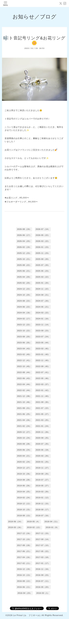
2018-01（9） (52, 527)
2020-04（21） (24, 456)
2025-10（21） (24, 259)
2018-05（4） (33, 522)
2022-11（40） (43, 360)
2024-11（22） (43, 289)
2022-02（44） (24, 390)
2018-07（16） (43, 516)
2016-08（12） (24, 581)
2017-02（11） (24, 563)
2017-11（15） (43, 533)
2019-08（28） (24, 480)
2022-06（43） (24, 378)
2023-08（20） (24, 337)
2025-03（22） (43, 277)
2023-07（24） (43, 337)
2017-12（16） (24, 533)
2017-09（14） (43, 539)
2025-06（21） (24, 271)
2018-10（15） (24, 510)
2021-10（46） (24, 402)
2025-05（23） (43, 271)
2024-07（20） (43, 301)
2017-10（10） (24, 539)
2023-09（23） (43, 331)
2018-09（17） (43, 510)
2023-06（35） (24, 343)
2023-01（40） (43, 354)
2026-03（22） (43, 241)
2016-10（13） (24, 575)
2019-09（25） (43, 474)
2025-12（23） (24, 253)
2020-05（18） (43, 450)
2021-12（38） (24, 396)
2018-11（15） (43, 504)
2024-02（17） (24, 319)
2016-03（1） (42, 593)
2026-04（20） (24, 241)
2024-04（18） (24, 313)
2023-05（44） (43, 343)
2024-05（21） (43, 307)
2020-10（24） (24, 438)
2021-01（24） (43, 426)
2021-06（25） (24, 414)
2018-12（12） (24, 504)
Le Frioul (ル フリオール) (26, 615)
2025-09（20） (43, 259)
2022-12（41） (24, 360)
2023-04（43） (24, 349)
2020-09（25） (43, 438)
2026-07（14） (43, 229)
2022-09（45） (43, 366)
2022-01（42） (43, 390)
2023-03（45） (43, 349)
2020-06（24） (24, 450)
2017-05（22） (43, 551)
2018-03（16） (15, 527)
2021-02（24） (24, 426)
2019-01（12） (43, 498)
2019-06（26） (24, 486)
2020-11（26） (43, 432)
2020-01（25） (43, 462)
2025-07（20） (43, 265)
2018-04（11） (52, 522)
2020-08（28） (24, 444)
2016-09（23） (43, 575)
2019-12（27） (24, 468)
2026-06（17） (24, 235)
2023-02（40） (24, 354)
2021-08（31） (24, 408)
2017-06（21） (24, 551)
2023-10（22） (24, 331)
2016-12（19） (24, 569)
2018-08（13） (24, 516)
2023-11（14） (43, 325)
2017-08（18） (24, 545)
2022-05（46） (43, 378)
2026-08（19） (24, 229)
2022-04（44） (24, 384)
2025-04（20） (24, 277)
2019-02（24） (24, 498)
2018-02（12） (34, 527)
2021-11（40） (43, 396)
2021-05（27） (43, 414)
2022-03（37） (43, 384)
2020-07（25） (43, 444)
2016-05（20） (43, 587)
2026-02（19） (24, 247)
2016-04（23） (25, 593)
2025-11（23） (43, 253)
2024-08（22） (24, 301)
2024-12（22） (24, 289)
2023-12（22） (24, 325)
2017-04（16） (24, 557)
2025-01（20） (43, 283)
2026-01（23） (43, 247)
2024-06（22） (24, 307)
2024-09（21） (43, 295)
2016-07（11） (43, 581)
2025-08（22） (24, 265)
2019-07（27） (43, 480)
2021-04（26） (24, 420)
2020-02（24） (24, 462)
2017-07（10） (43, 545)
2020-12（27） (24, 432)
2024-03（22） (43, 313)
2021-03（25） (43, 420)
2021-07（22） (43, 408)
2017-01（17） (43, 563)
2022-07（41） (43, 372)
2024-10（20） (24, 295)
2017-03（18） (43, 557)
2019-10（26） (24, 474)
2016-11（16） (43, 569)
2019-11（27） (43, 468)
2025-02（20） (24, 283)
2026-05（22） (43, 235)
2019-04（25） (24, 492)
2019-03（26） (43, 492)
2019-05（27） (43, 486)
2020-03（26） (43, 456)
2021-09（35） (43, 402)
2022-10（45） (24, 366)
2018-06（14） (15, 522)
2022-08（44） (24, 372)
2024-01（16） (43, 319)
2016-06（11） (24, 587)
